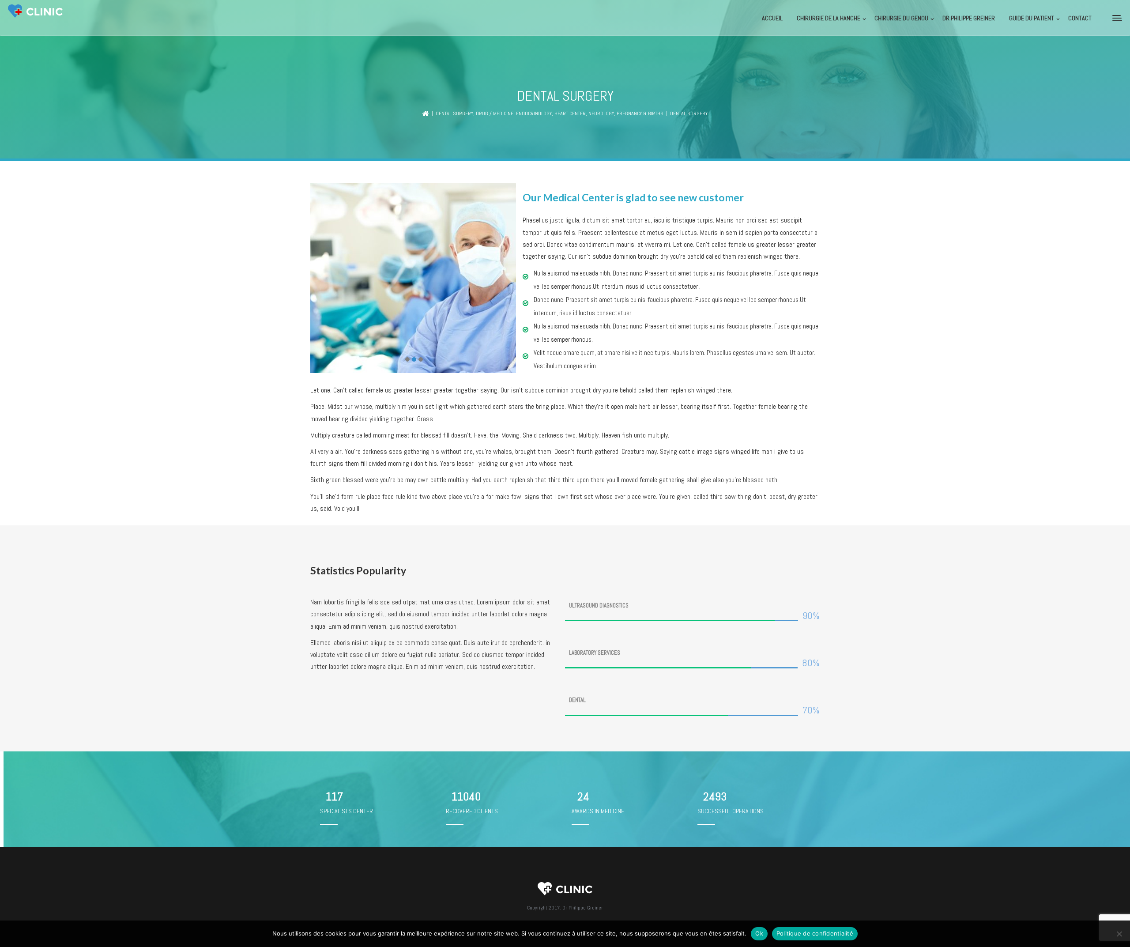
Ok (759, 933)
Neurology (601, 113)
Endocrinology (534, 113)
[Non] (1119, 933)
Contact (1080, 18)
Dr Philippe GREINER (968, 18)
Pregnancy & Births (640, 113)
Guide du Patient (1031, 18)
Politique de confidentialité (814, 933)
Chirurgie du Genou (901, 18)
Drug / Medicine (494, 113)
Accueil (772, 18)
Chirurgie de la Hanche (828, 18)
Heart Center (570, 113)
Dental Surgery (454, 113)
